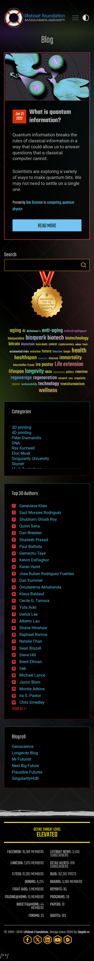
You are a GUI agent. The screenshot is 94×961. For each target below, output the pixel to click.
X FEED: (17, 874)
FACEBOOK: (14, 852)
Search (83, 265)
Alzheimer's (34, 331)
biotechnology (76, 338)
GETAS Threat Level (47, 833)
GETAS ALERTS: (59, 863)
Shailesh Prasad (33, 539)
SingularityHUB (25, 778)
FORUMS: (34, 916)
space (16, 384)
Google (66, 351)
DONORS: (30, 882)
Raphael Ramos (33, 634)
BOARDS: (55, 882)
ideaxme (53, 358)
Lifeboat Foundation (36, 932)
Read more (47, 226)
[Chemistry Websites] (47, 295)
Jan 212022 (20, 116)
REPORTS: (56, 889)
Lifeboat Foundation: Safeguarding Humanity (34, 17)
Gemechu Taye (32, 553)
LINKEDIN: (17, 863)
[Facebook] (28, 939)
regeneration (45, 378)
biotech (55, 338)
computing (54, 202)
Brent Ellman (30, 661)
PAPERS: (55, 904)
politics (70, 372)
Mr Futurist (21, 759)
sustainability (29, 384)
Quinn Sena (29, 526)
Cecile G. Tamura (34, 600)
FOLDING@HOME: (16, 897)
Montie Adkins (32, 689)
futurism (57, 352)
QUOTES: (55, 916)
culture (78, 344)
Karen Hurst (29, 566)
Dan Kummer (34, 202)
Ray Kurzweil (23, 448)
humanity (42, 358)
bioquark (36, 338)
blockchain (28, 345)
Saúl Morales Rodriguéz (40, 512)
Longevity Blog (25, 753)
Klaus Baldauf (31, 594)
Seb (22, 668)
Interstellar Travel (23, 365)
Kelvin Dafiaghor (34, 560)
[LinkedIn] (48, 939)
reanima (81, 371)
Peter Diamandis (26, 438)
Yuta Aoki (27, 607)
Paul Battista (30, 546)
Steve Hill (27, 655)
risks (70, 378)
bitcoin (14, 344)
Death (84, 344)
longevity (34, 371)
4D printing (21, 432)
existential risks (19, 352)
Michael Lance (32, 675)
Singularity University (30, 458)
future (46, 351)
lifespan (16, 371)
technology (48, 384)
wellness (48, 390)
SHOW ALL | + (19, 709)
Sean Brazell (30, 648)
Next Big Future (25, 765)
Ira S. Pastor (30, 695)
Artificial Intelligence (75, 331)
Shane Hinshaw (33, 627)
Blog (47, 40)
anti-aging (52, 331)
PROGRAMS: (57, 897)
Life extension (69, 364)
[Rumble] (68, 939)
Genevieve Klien (33, 506)
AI (23, 331)
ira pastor (44, 364)
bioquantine (16, 338)
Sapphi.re (83, 932)
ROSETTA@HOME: (28, 904)
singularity (79, 378)
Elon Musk (21, 453)
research (62, 378)
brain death (41, 344)
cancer (53, 345)
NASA (48, 372)
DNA (16, 443)
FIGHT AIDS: (20, 889)
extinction (35, 351)
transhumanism (72, 384)
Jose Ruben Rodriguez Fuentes (46, 573)
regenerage (21, 378)
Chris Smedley (32, 702)
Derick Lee (28, 614)
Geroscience (22, 746)
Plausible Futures (27, 772)
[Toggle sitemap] (75, 17)
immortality (70, 358)
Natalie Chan (30, 641)
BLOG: (53, 874)
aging (15, 331)
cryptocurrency (66, 344)
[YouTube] (58, 939)
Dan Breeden (30, 532)
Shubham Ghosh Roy (38, 519)
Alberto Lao (29, 621)
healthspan (25, 358)
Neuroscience (59, 372)
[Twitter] (38, 939)
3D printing (21, 427)
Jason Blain (29, 682)
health (79, 350)
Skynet (18, 463)
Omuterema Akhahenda (40, 587)
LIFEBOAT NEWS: (60, 852)
